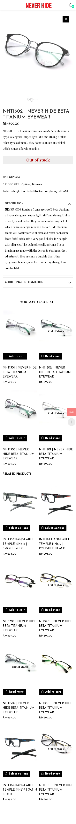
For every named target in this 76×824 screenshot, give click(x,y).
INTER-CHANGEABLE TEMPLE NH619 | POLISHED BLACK (54, 544)
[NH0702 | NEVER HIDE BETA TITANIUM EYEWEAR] (20, 583)
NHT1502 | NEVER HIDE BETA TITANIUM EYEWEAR (18, 708)
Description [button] (14, 203)
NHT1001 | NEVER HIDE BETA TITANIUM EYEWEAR (56, 790)
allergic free (18, 191)
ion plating (51, 191)
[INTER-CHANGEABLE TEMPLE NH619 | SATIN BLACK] (20, 746)
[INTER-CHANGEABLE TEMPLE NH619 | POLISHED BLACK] (56, 501)
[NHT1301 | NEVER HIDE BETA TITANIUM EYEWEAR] (20, 329)
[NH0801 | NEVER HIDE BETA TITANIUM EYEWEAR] (56, 665)
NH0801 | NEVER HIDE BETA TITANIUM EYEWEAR (55, 708)
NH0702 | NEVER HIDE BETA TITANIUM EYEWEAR (19, 626)
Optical (25, 184)
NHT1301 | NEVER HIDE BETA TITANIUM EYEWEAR (20, 372)
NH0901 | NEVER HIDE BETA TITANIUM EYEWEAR (55, 626)
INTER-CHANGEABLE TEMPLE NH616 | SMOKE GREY (18, 544)
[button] (70, 5)
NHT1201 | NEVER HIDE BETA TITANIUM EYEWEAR (56, 454)
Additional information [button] (24, 282)
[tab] (38, 204)
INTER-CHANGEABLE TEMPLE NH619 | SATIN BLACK (20, 790)
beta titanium (35, 191)
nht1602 (63, 191)
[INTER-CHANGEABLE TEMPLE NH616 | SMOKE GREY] (20, 501)
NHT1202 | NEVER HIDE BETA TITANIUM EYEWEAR (55, 372)
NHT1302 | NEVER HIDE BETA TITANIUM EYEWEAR (18, 454)
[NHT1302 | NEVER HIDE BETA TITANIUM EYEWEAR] (20, 411)
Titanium (37, 184)
